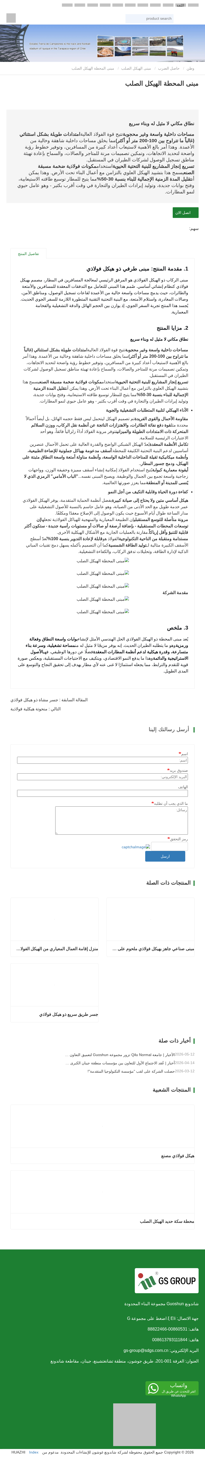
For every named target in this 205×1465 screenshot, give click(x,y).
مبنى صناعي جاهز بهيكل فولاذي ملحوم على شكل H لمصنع (152, 948)
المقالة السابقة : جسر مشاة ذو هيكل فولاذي (49, 700)
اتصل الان (184, 212)
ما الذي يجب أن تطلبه (171, 803)
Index (33, 1452)
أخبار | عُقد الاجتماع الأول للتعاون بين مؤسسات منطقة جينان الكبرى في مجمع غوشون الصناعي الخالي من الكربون (119, 1063)
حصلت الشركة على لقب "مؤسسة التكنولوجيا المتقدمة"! (131, 1071)
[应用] (169, 19)
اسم (184, 754)
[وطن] (11, 18)
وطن (191, 68)
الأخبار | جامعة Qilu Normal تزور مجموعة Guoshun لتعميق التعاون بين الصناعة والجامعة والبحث (119, 1055)
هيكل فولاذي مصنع (177, 1155)
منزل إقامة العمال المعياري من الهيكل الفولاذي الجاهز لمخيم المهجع (56, 948)
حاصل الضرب (169, 68)
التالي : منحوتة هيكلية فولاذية (35, 709)
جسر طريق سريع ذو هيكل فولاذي (68, 1014)
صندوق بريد (179, 770)
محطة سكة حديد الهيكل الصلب (167, 1221)
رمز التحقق (179, 839)
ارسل (165, 856)
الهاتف (183, 787)
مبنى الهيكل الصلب (136, 68)
